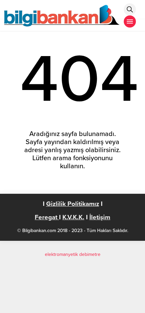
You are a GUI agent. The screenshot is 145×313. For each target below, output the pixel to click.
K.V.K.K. (73, 217)
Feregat (47, 217)
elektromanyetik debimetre (72, 254)
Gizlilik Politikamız (72, 204)
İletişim (99, 217)
